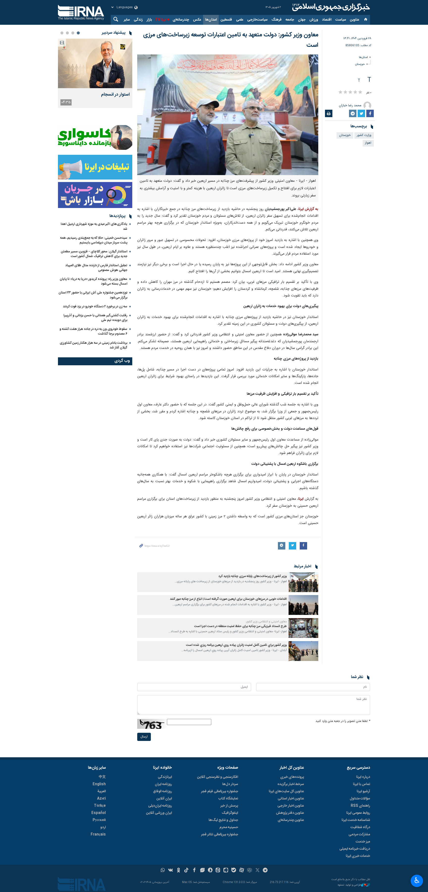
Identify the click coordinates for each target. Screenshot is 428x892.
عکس (197, 20)
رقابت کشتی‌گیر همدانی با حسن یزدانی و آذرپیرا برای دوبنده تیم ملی (95, 318)
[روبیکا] (249, 871)
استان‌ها (211, 20)
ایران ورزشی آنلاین (159, 813)
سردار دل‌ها (230, 784)
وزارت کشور (364, 135)
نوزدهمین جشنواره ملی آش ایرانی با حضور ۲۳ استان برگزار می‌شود (92, 295)
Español (98, 813)
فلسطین (226, 20)
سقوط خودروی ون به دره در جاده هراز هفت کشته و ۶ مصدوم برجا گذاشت (93, 331)
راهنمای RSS (360, 806)
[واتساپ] (163, 871)
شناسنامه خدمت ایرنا (356, 820)
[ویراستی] (202, 871)
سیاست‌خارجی (257, 20)
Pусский (99, 820)
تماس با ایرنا (361, 784)
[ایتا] (218, 871)
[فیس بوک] (194, 871)
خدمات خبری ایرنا (358, 856)
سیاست (340, 20)
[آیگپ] (225, 871)
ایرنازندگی (165, 777)
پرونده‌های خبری (292, 777)
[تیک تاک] (186, 871)
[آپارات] (241, 871)
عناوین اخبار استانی (291, 799)
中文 (102, 777)
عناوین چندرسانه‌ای (291, 820)
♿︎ (417, 880)
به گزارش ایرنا (308, 209)
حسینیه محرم (228, 827)
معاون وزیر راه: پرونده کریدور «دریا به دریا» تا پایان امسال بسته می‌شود (93, 281)
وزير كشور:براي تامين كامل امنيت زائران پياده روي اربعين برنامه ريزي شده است (236, 645)
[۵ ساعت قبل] (95, 63)
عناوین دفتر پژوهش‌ (290, 813)
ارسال (144, 736)
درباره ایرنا (363, 777)
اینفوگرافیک (230, 813)
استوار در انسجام (115, 94)
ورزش (313, 20)
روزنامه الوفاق (162, 791)
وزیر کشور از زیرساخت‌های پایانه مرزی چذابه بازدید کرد (252, 576)
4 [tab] (61, 32)
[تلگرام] (265, 871)
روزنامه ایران (163, 784)
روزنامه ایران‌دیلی (160, 806)
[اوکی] (178, 871)
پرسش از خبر (229, 806)
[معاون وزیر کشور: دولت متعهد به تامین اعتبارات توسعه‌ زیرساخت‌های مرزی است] (227, 114)
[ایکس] (257, 871)
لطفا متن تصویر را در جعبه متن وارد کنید (343, 721)
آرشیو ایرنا (363, 791)
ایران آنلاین (164, 799)
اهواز (368, 143)
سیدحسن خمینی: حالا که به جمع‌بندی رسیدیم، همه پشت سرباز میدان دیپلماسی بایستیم (93, 240)
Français (98, 835)
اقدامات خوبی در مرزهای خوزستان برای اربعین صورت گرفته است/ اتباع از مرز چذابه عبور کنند (228, 599)
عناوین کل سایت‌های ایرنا (286, 791)
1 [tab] (78, 32)
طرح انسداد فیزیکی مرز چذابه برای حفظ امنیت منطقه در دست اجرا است (240, 626)
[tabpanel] (95, 73)
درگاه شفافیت (360, 827)
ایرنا (330, 7)
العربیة (101, 791)
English (99, 784)
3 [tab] (67, 32)
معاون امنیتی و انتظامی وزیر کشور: (266, 621)
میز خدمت (363, 842)
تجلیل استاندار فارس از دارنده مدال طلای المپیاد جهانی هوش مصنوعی (96, 268)
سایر (127, 20)
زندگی (138, 20)
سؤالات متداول (360, 799)
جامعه (290, 20)
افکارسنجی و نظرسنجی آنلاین (217, 777)
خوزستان (360, 64)
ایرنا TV (160, 20)
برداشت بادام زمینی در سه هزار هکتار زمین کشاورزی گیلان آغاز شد (93, 345)
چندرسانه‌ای (181, 20)
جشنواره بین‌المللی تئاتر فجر (219, 835)
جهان (301, 20)
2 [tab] (72, 32)
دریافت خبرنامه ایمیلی (354, 849)
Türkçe (100, 806)
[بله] (233, 871)
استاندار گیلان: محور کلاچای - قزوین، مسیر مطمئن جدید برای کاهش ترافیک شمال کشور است (94, 254)
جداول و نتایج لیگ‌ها (223, 820)
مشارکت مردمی (359, 835)
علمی (239, 20)
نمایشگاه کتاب (228, 799)
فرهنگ (276, 20)
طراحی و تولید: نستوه (349, 885)
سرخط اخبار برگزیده (290, 784)
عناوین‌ (354, 20)
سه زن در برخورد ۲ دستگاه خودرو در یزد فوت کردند (95, 306)
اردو (103, 827)
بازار (149, 20)
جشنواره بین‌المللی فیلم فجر (219, 791)
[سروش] (210, 871)
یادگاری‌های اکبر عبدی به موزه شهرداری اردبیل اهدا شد (94, 226)
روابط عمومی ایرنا (358, 813)
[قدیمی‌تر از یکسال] (303, 582)
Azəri (101, 799)
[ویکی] (170, 871)
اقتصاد (326, 20)
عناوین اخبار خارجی (290, 806)
